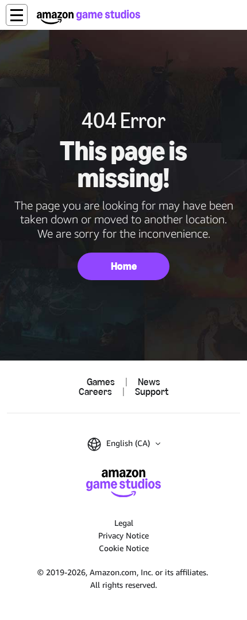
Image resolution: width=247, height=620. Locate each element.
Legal (123, 523)
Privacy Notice (123, 535)
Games (101, 381)
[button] (17, 15)
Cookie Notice (124, 548)
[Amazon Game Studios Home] (88, 17)
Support (151, 391)
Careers (95, 391)
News (149, 381)
